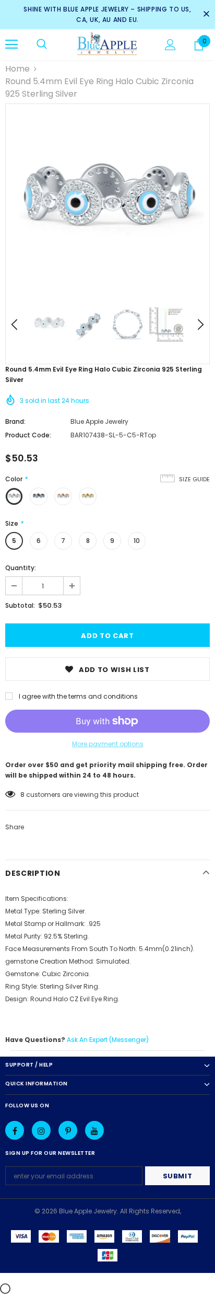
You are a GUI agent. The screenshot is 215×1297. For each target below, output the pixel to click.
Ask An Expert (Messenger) (108, 1039)
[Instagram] (41, 1130)
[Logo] (107, 44)
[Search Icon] (42, 44)
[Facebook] (14, 1130)
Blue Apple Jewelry (99, 421)
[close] (206, 14)
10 (137, 540)
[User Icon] (170, 44)
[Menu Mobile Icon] (11, 44)
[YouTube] (94, 1130)
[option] (107, 206)
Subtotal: (20, 605)
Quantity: (20, 567)
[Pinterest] (67, 1130)
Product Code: (28, 435)
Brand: (15, 421)
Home (17, 69)
